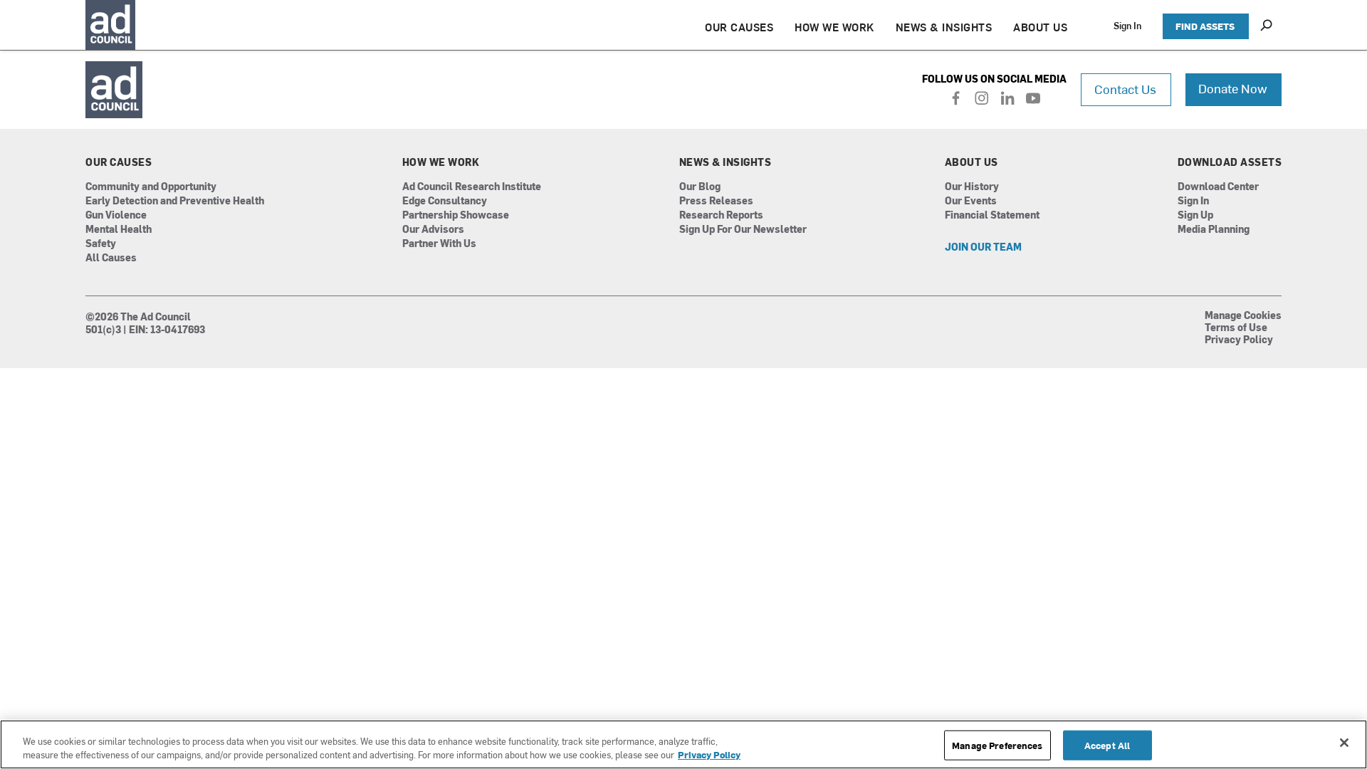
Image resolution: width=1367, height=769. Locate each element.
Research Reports (721, 215)
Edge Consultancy (444, 201)
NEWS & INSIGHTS (944, 26)
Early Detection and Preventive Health (174, 201)
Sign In (1127, 25)
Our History (972, 187)
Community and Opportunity (150, 187)
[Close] (1344, 742)
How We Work (441, 162)
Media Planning (1214, 229)
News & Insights (725, 162)
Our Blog (700, 187)
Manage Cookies (1243, 316)
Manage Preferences (997, 745)
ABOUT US (1040, 26)
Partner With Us (439, 244)
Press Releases (716, 201)
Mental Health (118, 229)
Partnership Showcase (455, 215)
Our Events (971, 201)
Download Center (1218, 187)
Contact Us (1125, 89)
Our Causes (118, 162)
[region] (683, 744)
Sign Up (1195, 215)
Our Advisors (433, 229)
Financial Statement (992, 215)
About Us (971, 162)
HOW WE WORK (834, 26)
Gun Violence (116, 215)
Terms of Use (1236, 328)
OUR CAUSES (739, 26)
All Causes (111, 258)
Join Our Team (983, 247)
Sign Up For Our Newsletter (743, 229)
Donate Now (1232, 88)
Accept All (1107, 745)
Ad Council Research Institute (471, 187)
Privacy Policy (1239, 340)
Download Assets (1230, 162)
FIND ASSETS (1205, 26)
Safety (100, 244)
